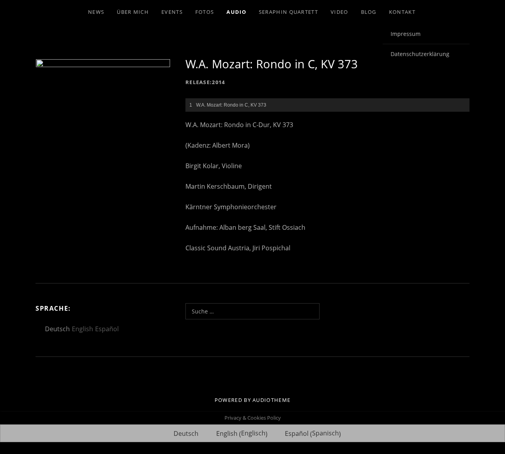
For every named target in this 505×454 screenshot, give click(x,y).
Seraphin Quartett (288, 11)
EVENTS (172, 11)
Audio (236, 11)
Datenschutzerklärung (420, 54)
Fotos (204, 11)
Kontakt (402, 11)
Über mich (133, 11)
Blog (368, 11)
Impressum (406, 34)
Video (339, 11)
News (96, 11)
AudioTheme (271, 399)
